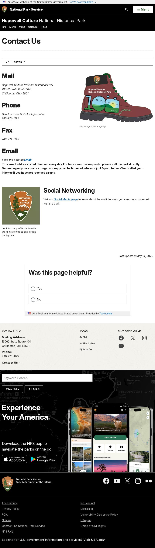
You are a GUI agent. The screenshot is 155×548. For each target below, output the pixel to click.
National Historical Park (43, 20)
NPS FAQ (7, 531)
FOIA (5, 514)
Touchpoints (105, 313)
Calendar (33, 26)
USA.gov (86, 520)
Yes (39, 288)
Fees (44, 26)
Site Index (88, 343)
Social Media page (66, 199)
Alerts (12, 26)
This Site (12, 389)
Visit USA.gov (94, 540)
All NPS (34, 389)
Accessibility (9, 503)
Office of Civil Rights (93, 525)
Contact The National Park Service (23, 525)
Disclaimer (87, 508)
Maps (22, 26)
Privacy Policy (10, 508)
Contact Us (10, 362)
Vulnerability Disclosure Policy (99, 514)
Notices (6, 520)
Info (4, 26)
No (39, 299)
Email (28, 159)
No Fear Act (88, 503)
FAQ (84, 337)
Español (87, 349)
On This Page (22, 61)
